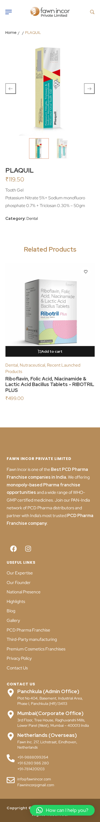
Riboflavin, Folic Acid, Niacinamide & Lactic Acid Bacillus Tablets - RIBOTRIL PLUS (49, 384)
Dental (32, 218)
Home (11, 32)
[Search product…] (92, 12)
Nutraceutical (32, 365)
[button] (62, 810)
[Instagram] (28, 548)
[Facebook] (13, 548)
